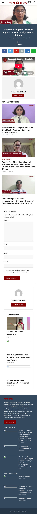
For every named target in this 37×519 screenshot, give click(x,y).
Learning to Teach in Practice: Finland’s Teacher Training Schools (25, 489)
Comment (7, 220)
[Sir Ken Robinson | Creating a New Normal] (18, 372)
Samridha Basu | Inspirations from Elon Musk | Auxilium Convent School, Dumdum (18, 130)
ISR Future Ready (25, 498)
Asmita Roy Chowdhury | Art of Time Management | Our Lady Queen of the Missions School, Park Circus (18, 165)
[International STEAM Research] (10, 449)
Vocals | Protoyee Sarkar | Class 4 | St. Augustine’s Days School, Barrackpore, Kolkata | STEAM (26, 462)
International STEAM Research (25, 447)
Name (6, 244)
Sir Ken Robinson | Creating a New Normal (18, 381)
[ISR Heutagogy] (10, 479)
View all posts (18, 95)
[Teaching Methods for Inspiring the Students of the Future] (18, 346)
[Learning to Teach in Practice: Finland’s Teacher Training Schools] (10, 490)
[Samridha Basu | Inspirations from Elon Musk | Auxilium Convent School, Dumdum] (18, 113)
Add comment (18, 44)
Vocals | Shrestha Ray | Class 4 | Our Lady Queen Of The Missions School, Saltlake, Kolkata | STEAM (25, 435)
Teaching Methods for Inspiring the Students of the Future (18, 357)
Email (5, 253)
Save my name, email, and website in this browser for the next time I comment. (17, 272)
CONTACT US (10, 422)
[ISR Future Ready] (10, 501)
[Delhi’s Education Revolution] (18, 323)
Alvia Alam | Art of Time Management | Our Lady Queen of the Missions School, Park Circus (18, 201)
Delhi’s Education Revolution (15, 333)
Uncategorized (18, 27)
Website (6, 262)
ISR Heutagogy (24, 476)
